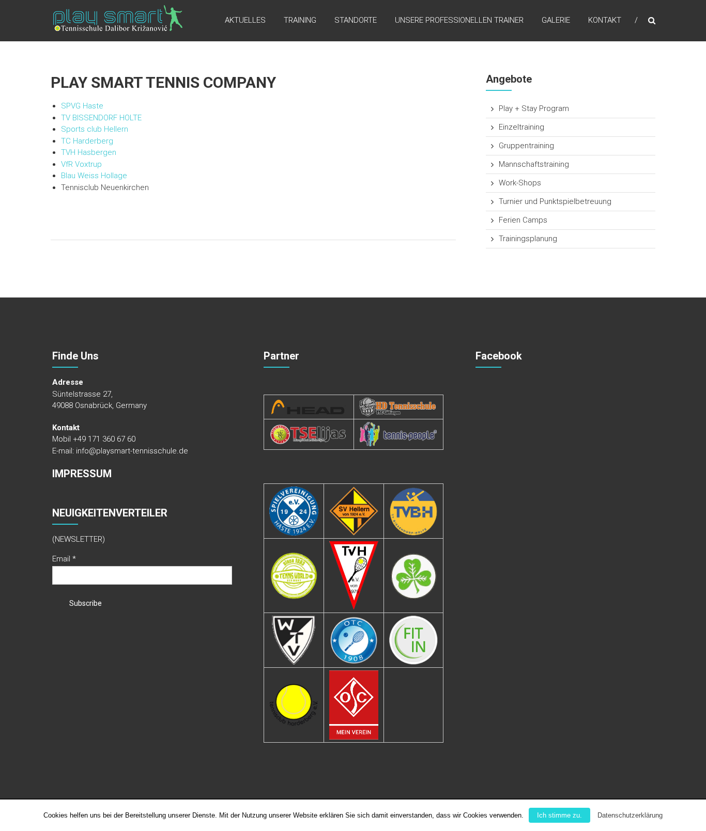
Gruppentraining (526, 145)
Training (300, 20)
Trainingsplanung (528, 238)
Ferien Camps (523, 220)
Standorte (355, 20)
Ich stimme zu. (559, 815)
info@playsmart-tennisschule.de (132, 451)
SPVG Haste (82, 106)
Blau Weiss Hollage (94, 175)
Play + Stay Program (534, 108)
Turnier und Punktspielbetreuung (555, 201)
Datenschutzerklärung (630, 815)
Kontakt (604, 20)
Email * (64, 558)
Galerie (556, 20)
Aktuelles (245, 20)
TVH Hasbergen (88, 152)
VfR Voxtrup (81, 164)
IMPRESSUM (82, 473)
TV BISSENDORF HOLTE (101, 117)
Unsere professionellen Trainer (459, 20)
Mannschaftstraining (534, 164)
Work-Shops (520, 182)
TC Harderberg (87, 141)
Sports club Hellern (94, 129)
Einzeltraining (521, 127)
